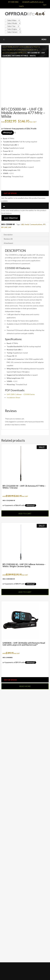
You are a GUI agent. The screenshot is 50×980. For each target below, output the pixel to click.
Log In (21, 6)
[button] (44, 39)
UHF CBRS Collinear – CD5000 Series (21, 394)
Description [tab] (8, 235)
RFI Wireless (20, 53)
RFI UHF (4, 227)
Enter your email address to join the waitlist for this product (23, 210)
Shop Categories (22, 47)
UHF (9, 227)
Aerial (27, 224)
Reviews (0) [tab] (8, 239)
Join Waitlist (11, 217)
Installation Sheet (13, 397)
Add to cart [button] (24, 513)
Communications (24, 50)
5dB (22, 224)
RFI (44, 224)
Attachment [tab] (8, 243)
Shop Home (7, 47)
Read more (25, 686)
